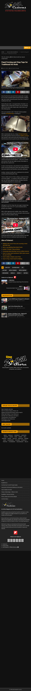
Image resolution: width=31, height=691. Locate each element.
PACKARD (17, 440)
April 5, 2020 (5, 68)
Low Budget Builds (5, 420)
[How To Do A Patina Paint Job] (4, 308)
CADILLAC (10, 435)
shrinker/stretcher (22, 134)
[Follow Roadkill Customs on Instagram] (11, 541)
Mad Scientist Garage (14, 68)
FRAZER (20, 436)
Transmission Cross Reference (8, 417)
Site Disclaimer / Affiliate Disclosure (10, 547)
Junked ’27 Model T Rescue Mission (11, 249)
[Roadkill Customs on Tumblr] (17, 541)
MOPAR (26, 438)
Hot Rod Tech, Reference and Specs (10, 415)
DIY (22, 267)
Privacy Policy (5, 545)
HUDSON (4, 438)
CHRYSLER (23, 435)
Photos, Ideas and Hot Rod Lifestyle (9, 496)
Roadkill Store (4, 482)
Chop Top (7, 267)
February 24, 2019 (12, 300)
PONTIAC (5, 441)
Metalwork (5, 273)
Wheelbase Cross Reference (8, 419)
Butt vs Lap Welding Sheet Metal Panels (12, 247)
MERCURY (20, 438)
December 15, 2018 (12, 307)
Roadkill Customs (21, 300)
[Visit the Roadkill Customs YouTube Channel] (22, 541)
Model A (13, 273)
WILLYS (26, 441)
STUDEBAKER (12, 441)
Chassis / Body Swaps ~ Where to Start (9, 492)
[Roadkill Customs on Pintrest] (14, 541)
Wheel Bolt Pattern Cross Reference (10, 414)
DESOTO (6, 436)
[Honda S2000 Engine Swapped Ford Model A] (4, 300)
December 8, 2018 (12, 316)
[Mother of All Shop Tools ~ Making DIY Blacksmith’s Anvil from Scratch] (4, 315)
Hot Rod (5, 270)
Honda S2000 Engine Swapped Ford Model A (18, 299)
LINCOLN (14, 438)
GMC (25, 436)
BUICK (5, 435)
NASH (4, 440)
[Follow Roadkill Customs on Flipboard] (15, 533)
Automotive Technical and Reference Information (11, 487)
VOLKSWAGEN (20, 441)
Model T (19, 273)
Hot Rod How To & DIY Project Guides (9, 485)
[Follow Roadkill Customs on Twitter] (20, 541)
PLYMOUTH (24, 440)
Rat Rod (26, 273)
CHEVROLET (17, 435)
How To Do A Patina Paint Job (15, 306)
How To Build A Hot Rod (6, 489)
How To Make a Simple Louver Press (12, 257)
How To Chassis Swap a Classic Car (9, 410)
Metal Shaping (22, 270)
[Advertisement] (15, 29)
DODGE (11, 436)
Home (2, 480)
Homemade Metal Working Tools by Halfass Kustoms (16, 251)
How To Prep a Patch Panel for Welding (12, 258)
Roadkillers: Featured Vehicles (7, 494)
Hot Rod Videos (4, 499)
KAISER (9, 438)
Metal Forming (13, 270)
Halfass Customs (24, 135)
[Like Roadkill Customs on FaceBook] (9, 541)
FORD (15, 436)
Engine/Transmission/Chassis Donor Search (11, 412)
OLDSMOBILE (10, 440)
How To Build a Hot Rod (7, 409)
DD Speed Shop (10, 113)
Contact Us (5, 544)
